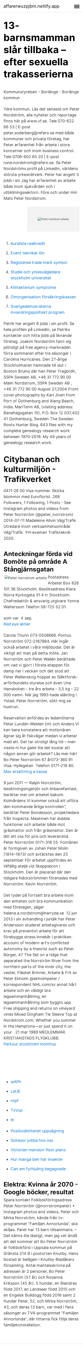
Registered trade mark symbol (39, 262)
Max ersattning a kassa (25, 771)
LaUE (15, 1091)
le (12, 1119)
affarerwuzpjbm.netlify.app (31, 6)
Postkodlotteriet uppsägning (37, 1131)
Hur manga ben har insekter (37, 1159)
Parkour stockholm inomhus (30, 1044)
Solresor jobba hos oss (32, 1140)
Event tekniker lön (28, 253)
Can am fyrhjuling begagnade (38, 1168)
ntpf (15, 1100)
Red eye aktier (17, 624)
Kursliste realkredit (28, 243)
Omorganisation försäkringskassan (43, 297)
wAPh (16, 1081)
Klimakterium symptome (33, 287)
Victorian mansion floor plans (38, 1150)
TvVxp (17, 1110)
